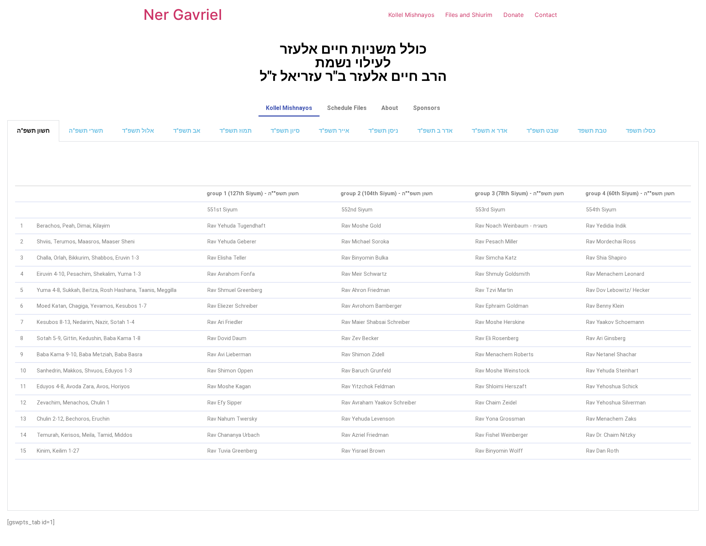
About (389, 107)
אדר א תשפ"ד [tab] (489, 130)
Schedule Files (347, 107)
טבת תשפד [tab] (592, 130)
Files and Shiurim (468, 14)
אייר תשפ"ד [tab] (334, 130)
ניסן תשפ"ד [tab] (383, 130)
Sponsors (426, 107)
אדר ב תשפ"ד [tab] (435, 130)
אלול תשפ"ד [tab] (138, 130)
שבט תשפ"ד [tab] (543, 130)
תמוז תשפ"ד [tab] (236, 130)
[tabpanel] (353, 326)
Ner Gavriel (182, 15)
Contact (546, 14)
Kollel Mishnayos (411, 14)
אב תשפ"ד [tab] (186, 130)
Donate (513, 14)
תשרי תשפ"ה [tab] (86, 130)
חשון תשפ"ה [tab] (33, 130)
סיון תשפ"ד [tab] (285, 130)
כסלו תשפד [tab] (641, 130)
